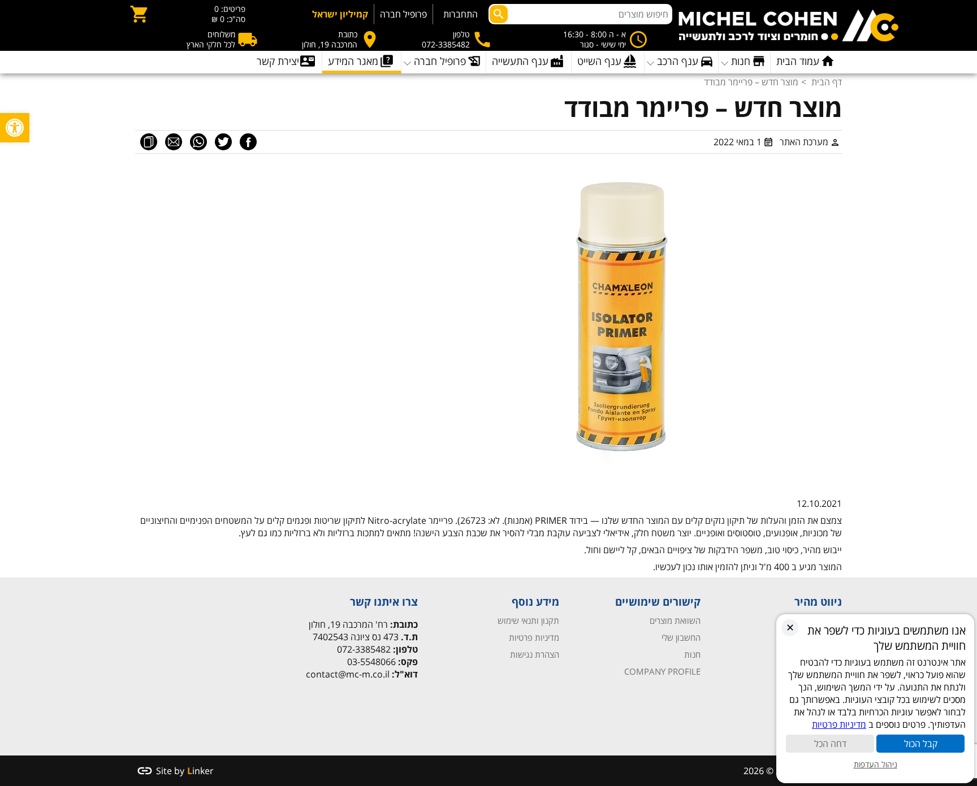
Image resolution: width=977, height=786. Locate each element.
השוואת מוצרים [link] (675, 620)
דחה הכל (830, 743)
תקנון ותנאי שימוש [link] (528, 620)
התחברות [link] (460, 14)
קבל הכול (920, 743)
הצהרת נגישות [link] (534, 654)
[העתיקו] (148, 141)
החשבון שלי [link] (681, 637)
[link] (14, 127)
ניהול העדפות (875, 764)
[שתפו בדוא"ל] (173, 141)
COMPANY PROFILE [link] (662, 671)
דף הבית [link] (826, 82)
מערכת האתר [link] (804, 142)
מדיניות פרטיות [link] (534, 637)
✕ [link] (790, 627)
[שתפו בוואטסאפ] (198, 141)
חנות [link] (692, 654)
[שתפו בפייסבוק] (248, 141)
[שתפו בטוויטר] (223, 141)
